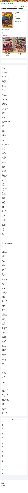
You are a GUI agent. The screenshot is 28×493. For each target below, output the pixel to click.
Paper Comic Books (20, 20)
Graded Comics (18, 8)
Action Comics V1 (19, 21)
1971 (2, 429)
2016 (2, 466)
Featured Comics (13, 8)
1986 (2, 441)
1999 (2, 452)
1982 (2, 438)
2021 (2, 470)
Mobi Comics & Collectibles (7, 3)
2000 (2, 453)
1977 (2, 434)
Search (22, 6)
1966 (2, 425)
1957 (2, 421)
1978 (2, 435)
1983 (2, 439)
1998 (2, 451)
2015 (2, 465)
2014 (2, 464)
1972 (2, 430)
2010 (2, 461)
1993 (2, 447)
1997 (2, 450)
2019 (2, 468)
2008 (2, 459)
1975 (2, 432)
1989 (2, 444)
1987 (16, 21)
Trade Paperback (8, 8)
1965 (2, 424)
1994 (2, 448)
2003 (2, 455)
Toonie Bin (21, 8)
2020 (2, 469)
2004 (2, 456)
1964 (2, 423)
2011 (2, 462)
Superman (24, 20)
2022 (2, 471)
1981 (2, 437)
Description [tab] (3, 29)
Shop (3, 61)
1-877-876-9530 (2, 482)
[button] (12, 13)
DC (17, 20)
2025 (2, 473)
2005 (2, 457)
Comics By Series (3, 8)
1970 (2, 428)
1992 (2, 446)
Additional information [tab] (7, 29)
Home (2, 61)
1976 (2, 433)
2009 (2, 460)
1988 (2, 443)
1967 (2, 426)
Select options (7, 55)
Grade (15, 14)
